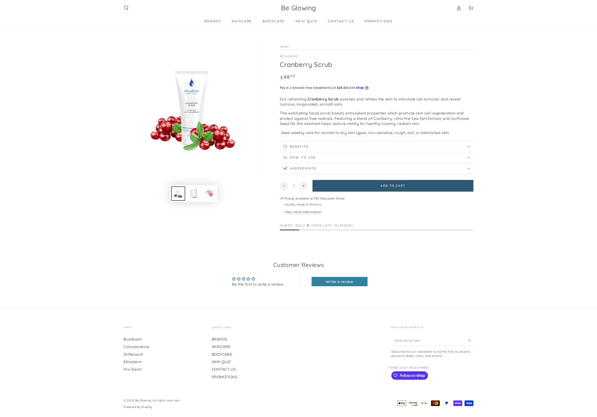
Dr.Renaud (133, 354)
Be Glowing (289, 56)
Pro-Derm (133, 369)
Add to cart (393, 185)
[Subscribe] (470, 340)
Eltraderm (133, 361)
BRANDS (220, 339)
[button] (126, 8)
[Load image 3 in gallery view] (209, 193)
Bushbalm (133, 339)
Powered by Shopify (138, 407)
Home (284, 46)
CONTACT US (224, 369)
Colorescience (136, 346)
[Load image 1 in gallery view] (178, 193)
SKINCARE (221, 346)
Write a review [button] (339, 281)
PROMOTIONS (225, 377)
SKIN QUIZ (221, 361)
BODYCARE (222, 354)
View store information (303, 212)
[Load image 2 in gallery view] (194, 193)
